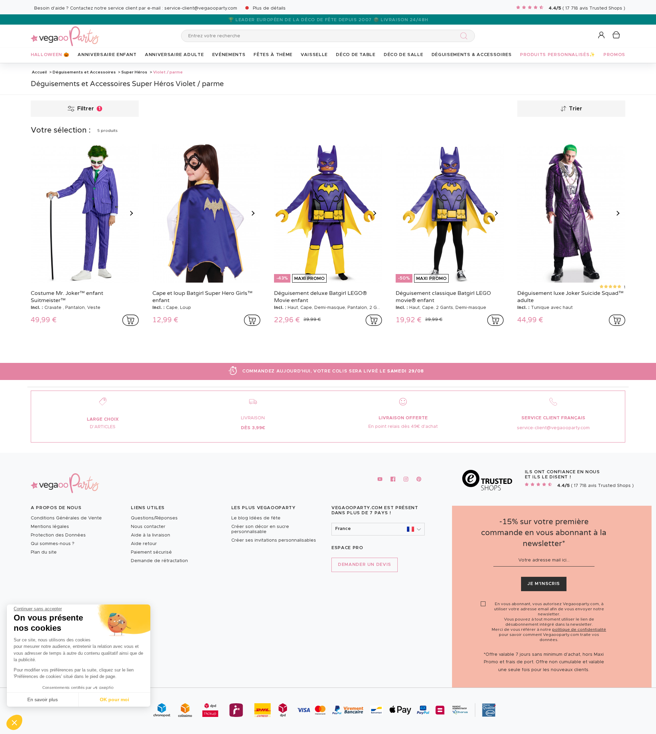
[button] (14, 722)
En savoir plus (42, 699)
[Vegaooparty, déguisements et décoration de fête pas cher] (65, 32)
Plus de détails (269, 8)
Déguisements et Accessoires (84, 72)
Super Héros (134, 72)
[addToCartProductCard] (130, 320)
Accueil (39, 72)
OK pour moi (114, 699)
